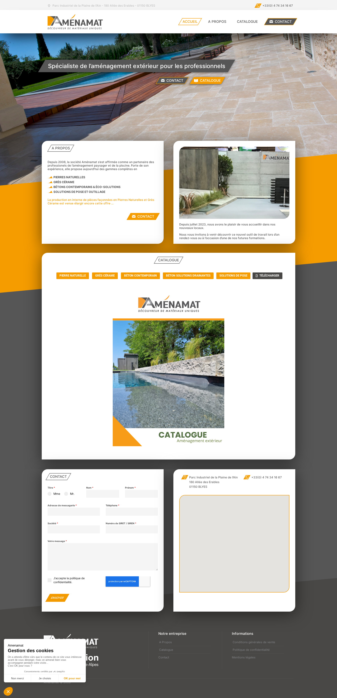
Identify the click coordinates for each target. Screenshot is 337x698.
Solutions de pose (233, 275)
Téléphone (112, 505)
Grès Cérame (105, 275)
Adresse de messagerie (62, 505)
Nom (89, 487)
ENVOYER (57, 597)
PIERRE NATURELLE (72, 275)
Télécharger (269, 275)
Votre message (57, 541)
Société (53, 523)
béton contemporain (140, 275)
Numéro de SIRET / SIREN (121, 523)
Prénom (130, 487)
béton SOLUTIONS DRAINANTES (188, 275)
